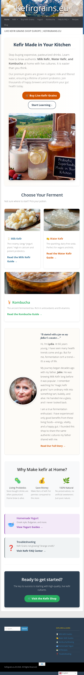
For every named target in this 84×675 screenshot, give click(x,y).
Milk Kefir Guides (65, 634)
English (65, 673)
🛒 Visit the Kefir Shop (42, 598)
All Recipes (63, 650)
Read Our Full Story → (53, 445)
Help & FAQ (62, 19)
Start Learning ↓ (42, 105)
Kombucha (50, 19)
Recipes (75, 19)
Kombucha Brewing (66, 642)
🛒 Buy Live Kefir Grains (41, 95)
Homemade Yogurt (66, 646)
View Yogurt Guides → (30, 527)
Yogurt (40, 19)
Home (6, 19)
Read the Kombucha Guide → (24, 314)
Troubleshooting (65, 654)
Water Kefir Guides (66, 638)
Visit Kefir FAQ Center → (31, 550)
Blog (6, 25)
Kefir (14, 19)
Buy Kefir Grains (27, 19)
